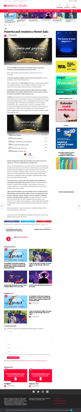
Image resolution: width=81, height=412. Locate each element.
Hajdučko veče (33, 384)
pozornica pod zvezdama (11, 224)
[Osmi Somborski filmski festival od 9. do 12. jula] (46, 16)
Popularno (59, 7)
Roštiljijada (7, 384)
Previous (4, 18)
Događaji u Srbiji (58, 398)
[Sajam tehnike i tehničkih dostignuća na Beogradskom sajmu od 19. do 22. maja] (71, 16)
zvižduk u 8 (45, 224)
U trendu (73, 7)
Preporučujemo (32, 11)
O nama (5, 1)
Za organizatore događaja (17, 1)
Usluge (9, 1)
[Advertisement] (66, 180)
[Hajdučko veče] (40, 375)
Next (76, 18)
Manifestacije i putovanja (60, 403)
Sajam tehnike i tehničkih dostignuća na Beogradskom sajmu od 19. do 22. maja (70, 20)
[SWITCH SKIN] (72, 11)
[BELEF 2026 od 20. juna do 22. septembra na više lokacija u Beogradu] (59, 16)
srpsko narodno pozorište (34, 224)
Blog (41, 11)
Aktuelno (67, 7)
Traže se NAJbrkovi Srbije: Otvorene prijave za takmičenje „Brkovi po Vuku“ (22, 20)
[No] (72, 409)
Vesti (24, 11)
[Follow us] (73, 11)
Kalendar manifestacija (59, 401)
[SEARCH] (76, 11)
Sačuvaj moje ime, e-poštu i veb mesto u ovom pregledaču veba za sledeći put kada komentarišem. (29, 354)
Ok (71, 410)
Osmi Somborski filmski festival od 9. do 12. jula (46, 20)
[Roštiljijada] (15, 375)
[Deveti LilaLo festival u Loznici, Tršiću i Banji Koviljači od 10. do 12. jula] (34, 16)
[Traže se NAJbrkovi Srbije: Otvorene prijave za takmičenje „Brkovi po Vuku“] (22, 16)
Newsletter (48, 11)
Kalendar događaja (14, 11)
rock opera (22, 224)
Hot (6, 249)
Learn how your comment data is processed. (35, 360)
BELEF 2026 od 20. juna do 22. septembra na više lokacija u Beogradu (58, 20)
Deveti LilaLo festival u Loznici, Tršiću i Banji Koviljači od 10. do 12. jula (34, 20)
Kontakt (57, 11)
